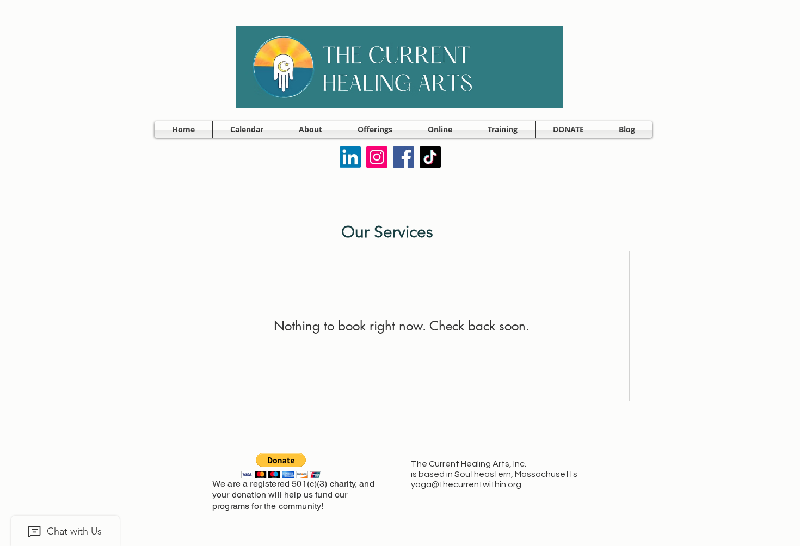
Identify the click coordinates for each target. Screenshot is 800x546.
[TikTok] (430, 157)
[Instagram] (376, 157)
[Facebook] (403, 157)
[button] (310, 129)
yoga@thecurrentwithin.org (466, 484)
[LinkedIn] (350, 157)
